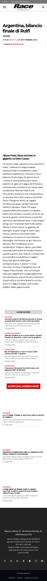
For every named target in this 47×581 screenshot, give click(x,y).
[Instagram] (11, 561)
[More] (29, 298)
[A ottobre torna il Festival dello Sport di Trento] (23, 400)
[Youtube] (42, 561)
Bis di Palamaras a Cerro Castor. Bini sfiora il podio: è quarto (21, 353)
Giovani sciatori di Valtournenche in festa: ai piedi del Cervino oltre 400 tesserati (23, 320)
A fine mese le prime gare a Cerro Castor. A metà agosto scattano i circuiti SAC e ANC (20, 491)
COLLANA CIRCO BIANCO (19, 2)
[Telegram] (30, 561)
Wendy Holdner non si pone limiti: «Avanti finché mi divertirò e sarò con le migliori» (23, 336)
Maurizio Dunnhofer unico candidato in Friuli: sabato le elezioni (23, 453)
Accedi (5, 2)
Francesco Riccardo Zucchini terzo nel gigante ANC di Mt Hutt (22, 369)
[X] (11, 298)
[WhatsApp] (23, 298)
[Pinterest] (17, 298)
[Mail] (23, 561)
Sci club (8, 317)
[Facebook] (5, 298)
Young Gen (9, 349)
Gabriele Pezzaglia (13, 44)
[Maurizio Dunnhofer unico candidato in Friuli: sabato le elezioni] (23, 437)
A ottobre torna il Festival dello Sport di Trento (23, 416)
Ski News (6, 36)
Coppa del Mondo (12, 333)
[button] (4, 7)
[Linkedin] (17, 561)
